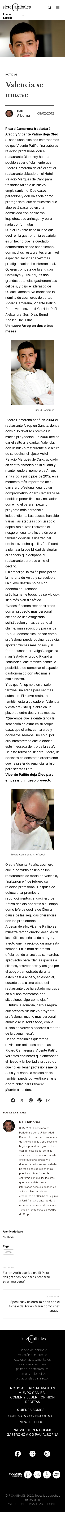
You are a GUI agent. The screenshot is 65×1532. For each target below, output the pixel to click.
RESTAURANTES (42, 1388)
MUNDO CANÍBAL (32, 1393)
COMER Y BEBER (23, 1397)
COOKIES (51, 1504)
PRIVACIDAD (36, 1504)
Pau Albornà (29, 1122)
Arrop (8, 1251)
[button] (57, 7)
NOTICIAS (17, 1388)
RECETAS (32, 1402)
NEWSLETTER (31, 1422)
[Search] (49, 7)
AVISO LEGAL (16, 1504)
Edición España (7, 16)
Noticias (11, 74)
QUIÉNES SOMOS (31, 1410)
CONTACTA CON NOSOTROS (30, 1416)
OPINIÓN (48, 1397)
